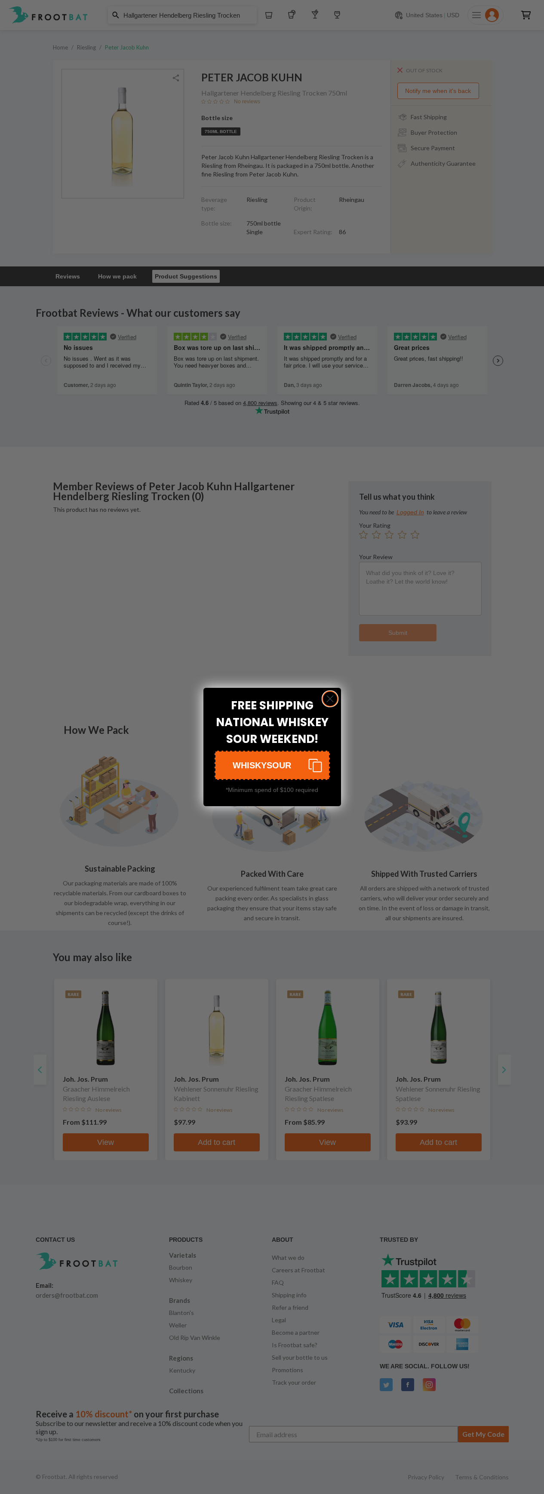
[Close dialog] (330, 698)
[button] (272, 765)
